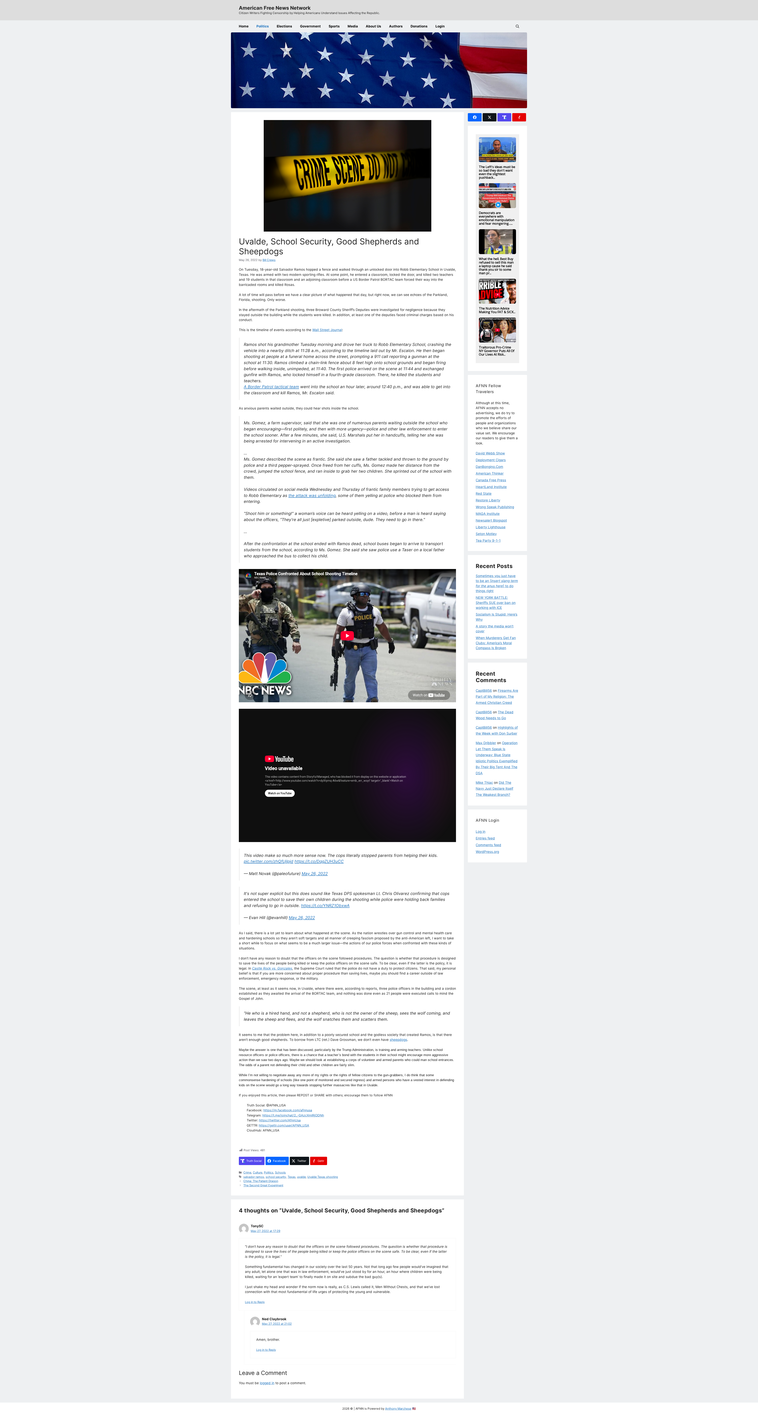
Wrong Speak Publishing (495, 507)
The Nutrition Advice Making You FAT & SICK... (497, 310)
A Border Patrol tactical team (271, 386)
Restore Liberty (488, 500)
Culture (257, 1172)
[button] (517, 26)
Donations (419, 26)
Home (244, 26)
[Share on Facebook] (475, 117)
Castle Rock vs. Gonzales (272, 968)
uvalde (301, 1176)
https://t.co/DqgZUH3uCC (319, 861)
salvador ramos (253, 1176)
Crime (247, 1172)
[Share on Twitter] (489, 117)
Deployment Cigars (491, 460)
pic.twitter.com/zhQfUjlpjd (268, 861)
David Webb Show (490, 453)
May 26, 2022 (315, 873)
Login (440, 26)
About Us (373, 26)
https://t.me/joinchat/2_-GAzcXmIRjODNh (293, 1115)
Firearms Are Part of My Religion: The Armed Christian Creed (497, 697)
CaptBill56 (484, 691)
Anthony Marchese (398, 1408)
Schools (280, 1172)
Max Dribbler (486, 743)
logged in (267, 1383)
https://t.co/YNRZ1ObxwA (325, 905)
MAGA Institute (488, 514)
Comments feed (488, 845)
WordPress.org (487, 852)
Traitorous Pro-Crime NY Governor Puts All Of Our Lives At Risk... (496, 351)
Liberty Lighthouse (491, 527)
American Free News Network (275, 8)
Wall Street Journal (327, 330)
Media (353, 26)
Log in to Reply (255, 1302)
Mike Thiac (484, 783)
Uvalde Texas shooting (322, 1176)
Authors (396, 26)
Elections (284, 26)
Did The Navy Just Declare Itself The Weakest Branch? (494, 789)
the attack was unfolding (312, 495)
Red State (484, 494)
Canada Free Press (491, 480)
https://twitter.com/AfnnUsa (280, 1120)
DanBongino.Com (489, 467)
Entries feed (485, 838)
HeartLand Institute (491, 487)
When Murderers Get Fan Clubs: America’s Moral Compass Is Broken (496, 643)
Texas (292, 1176)
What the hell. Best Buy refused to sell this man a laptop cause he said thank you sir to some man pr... (496, 266)
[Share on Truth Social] (504, 117)
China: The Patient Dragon (260, 1181)
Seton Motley (486, 534)
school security (276, 1176)
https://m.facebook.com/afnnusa (287, 1110)
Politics (262, 26)
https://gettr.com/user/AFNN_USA (284, 1125)
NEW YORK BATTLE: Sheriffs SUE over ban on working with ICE (496, 603)
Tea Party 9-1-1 (488, 541)
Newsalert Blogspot (491, 520)
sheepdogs (398, 1040)
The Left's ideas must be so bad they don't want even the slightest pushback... (497, 172)
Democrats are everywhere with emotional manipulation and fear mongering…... (496, 218)
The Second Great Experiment (263, 1185)
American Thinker (490, 473)
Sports (334, 26)
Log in (480, 832)
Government (310, 26)
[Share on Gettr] (519, 117)
